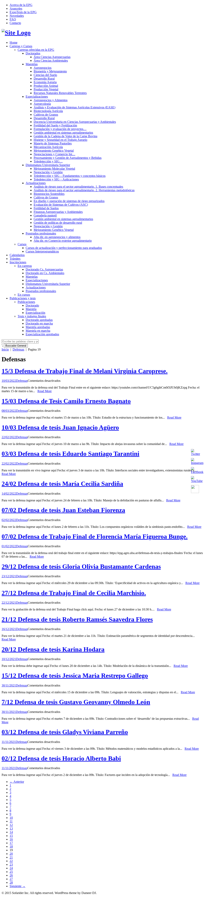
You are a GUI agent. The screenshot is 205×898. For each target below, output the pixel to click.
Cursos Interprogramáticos (42, 251)
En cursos (24, 294)
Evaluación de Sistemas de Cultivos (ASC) (61, 204)
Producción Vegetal (46, 89)
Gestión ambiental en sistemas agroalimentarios (63, 132)
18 (11, 846)
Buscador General (15, 345)
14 (11, 832)
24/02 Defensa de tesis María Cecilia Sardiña (62, 483)
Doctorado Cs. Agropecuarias (44, 269)
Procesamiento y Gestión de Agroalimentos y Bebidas (67, 157)
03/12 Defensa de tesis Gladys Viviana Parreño (65, 732)
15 (11, 835)
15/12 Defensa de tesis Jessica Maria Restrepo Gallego (75, 675)
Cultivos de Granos (46, 114)
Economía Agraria (45, 82)
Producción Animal (46, 85)
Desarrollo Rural (44, 78)
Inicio (5, 349)
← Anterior (17, 781)
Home (13, 42)
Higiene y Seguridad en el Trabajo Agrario (60, 139)
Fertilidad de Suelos (46, 208)
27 (11, 879)
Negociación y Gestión (48, 172)
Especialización (35, 312)
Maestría (31, 309)
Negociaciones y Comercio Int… (54, 154)
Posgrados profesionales (41, 233)
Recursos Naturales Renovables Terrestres (60, 93)
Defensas (18, 349)
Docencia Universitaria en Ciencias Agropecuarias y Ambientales (75, 121)
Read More (44, 391)
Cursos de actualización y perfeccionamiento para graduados (64, 248)
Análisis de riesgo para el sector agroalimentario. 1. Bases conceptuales (78, 186)
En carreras (25, 266)
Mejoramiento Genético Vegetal (54, 150)
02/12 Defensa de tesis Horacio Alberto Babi (61, 758)
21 (11, 857)
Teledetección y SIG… (48, 161)
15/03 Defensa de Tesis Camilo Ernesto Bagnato (66, 401)
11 (11, 821)
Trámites (15, 258)
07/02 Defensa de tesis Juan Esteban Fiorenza (63, 510)
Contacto (15, 23)
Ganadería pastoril (45, 215)
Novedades (17, 15)
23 (11, 864)
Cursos (22, 244)
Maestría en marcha (38, 330)
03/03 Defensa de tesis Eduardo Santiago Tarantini (70, 453)
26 (11, 875)
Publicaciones (26, 302)
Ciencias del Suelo (45, 75)
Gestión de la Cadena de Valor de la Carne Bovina (65, 136)
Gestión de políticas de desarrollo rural (58, 222)
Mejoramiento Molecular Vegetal (54, 168)
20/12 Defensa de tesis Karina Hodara (53, 649)
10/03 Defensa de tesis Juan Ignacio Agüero (60, 427)
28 (11, 882)
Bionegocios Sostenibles (49, 193)
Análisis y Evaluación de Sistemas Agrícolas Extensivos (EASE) (74, 107)
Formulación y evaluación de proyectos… (60, 129)
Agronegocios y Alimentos (50, 100)
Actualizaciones (36, 183)
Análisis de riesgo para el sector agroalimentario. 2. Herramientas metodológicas (84, 190)
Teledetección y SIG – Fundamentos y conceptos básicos (70, 175)
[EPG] (16, 32)
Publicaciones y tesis (23, 298)
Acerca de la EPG (21, 5)
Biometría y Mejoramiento (50, 71)
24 (11, 868)
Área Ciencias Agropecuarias (52, 57)
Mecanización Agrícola (48, 147)
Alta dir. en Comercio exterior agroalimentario (63, 240)
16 (11, 839)
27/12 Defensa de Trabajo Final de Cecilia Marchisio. (74, 592)
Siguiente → (17, 886)
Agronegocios (42, 67)
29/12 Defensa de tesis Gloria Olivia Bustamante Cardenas (81, 566)
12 (11, 825)
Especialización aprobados (42, 334)
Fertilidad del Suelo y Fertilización (55, 125)
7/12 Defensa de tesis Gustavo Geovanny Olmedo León (76, 702)
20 (11, 853)
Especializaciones (37, 96)
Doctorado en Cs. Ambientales (45, 273)
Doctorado (32, 305)
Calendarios (17, 255)
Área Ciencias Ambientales (51, 60)
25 (11, 871)
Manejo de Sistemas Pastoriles (53, 143)
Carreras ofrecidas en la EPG (36, 49)
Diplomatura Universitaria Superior (48, 165)
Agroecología (42, 103)
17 (11, 843)
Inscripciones (18, 262)
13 (11, 828)
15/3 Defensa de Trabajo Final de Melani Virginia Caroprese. (85, 371)
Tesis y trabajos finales (32, 316)
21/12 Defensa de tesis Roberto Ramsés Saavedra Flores (77, 619)
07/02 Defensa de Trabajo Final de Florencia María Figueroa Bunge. (95, 536)
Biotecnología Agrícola (48, 111)
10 (11, 817)
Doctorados (33, 53)
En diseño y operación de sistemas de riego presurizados (69, 201)
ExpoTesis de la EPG (23, 12)
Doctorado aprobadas (39, 320)
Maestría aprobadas (38, 327)
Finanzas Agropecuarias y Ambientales (58, 211)
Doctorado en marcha (39, 323)
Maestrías (32, 64)
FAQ (13, 19)
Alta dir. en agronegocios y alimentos (57, 237)
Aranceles (16, 8)
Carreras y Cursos (21, 46)
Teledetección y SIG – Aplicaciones (56, 179)
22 (11, 861)
